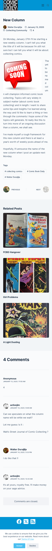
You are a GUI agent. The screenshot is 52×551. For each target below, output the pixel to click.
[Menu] (43, 5)
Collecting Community (16, 30)
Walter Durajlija (12, 177)
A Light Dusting (11, 342)
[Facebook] (19, 521)
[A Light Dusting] (26, 320)
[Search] (48, 5)
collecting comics (13, 171)
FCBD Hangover (12, 252)
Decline (32, 546)
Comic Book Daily (36, 171)
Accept (19, 546)
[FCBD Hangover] (26, 230)
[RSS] (33, 521)
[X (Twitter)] (26, 521)
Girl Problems (10, 297)
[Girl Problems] (26, 275)
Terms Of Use (27, 539)
